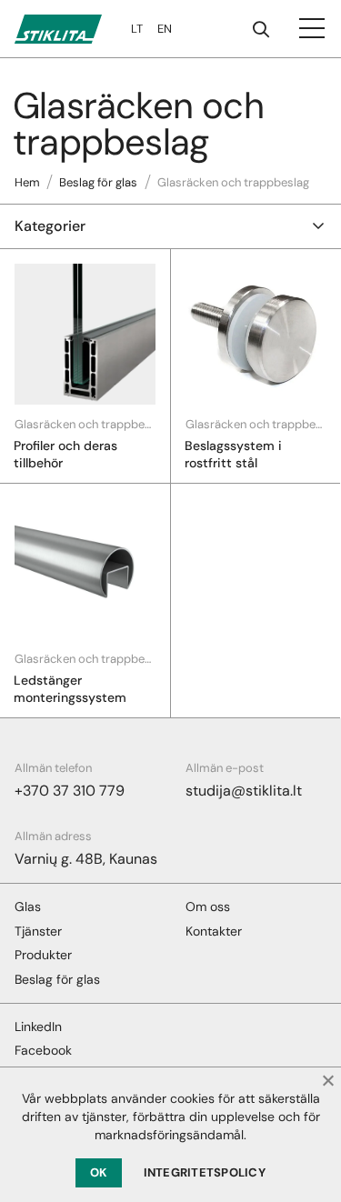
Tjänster (38, 931)
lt (137, 28)
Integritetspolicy (205, 1172)
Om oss (208, 906)
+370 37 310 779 (70, 790)
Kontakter (214, 931)
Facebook (43, 1050)
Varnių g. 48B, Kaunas (86, 858)
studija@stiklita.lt (244, 790)
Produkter (43, 955)
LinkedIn (38, 1026)
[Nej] (327, 1080)
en (164, 28)
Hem (27, 182)
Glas (28, 906)
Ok (98, 1172)
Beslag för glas (98, 182)
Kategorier (50, 225)
